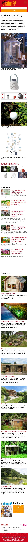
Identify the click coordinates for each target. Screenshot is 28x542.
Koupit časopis (18, 509)
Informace (5, 530)
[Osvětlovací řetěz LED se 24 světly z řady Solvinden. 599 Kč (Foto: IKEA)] (14, 175)
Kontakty (21, 529)
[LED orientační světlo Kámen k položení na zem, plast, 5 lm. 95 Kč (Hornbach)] (20, 96)
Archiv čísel (18, 512)
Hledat (14, 10)
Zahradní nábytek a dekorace (15, 18)
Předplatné (16, 527)
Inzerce (15, 529)
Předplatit (18, 505)
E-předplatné (6, 529)
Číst (18, 507)
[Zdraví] (23, 524)
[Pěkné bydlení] (4, 524)
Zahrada (6, 18)
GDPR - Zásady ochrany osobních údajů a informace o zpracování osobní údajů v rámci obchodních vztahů (14, 540)
